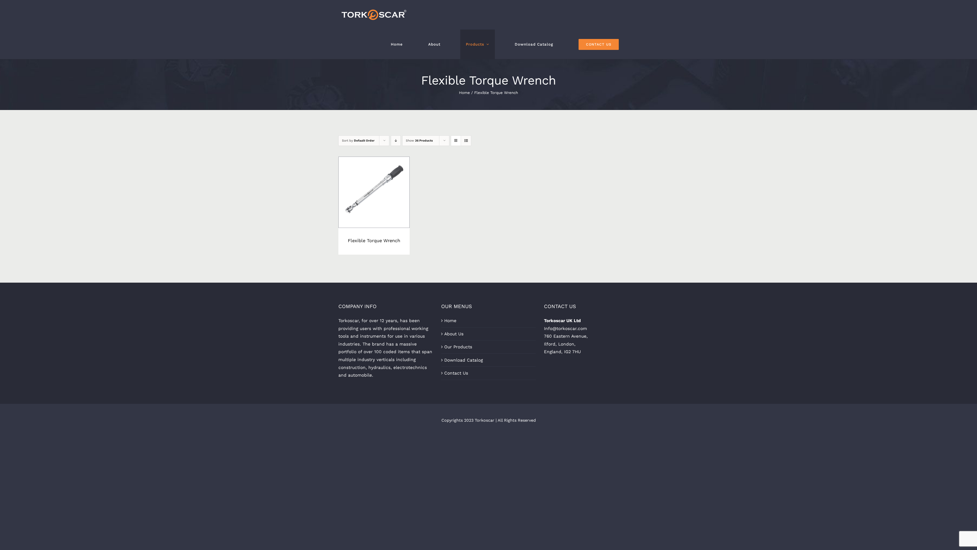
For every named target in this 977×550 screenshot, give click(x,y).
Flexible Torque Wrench (374, 240)
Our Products (458, 346)
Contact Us (456, 373)
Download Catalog (463, 360)
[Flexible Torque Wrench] (374, 192)
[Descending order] (396, 140)
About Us (454, 333)
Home (450, 320)
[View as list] (466, 141)
